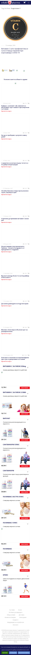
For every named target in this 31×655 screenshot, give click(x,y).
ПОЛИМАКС (7, 549)
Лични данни (22, 617)
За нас (20, 610)
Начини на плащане (10, 617)
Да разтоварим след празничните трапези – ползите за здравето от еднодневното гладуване (13, 248)
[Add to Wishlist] (27, 367)
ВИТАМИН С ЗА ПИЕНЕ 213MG (14, 392)
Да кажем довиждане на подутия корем (14, 304)
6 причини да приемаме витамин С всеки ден (15, 219)
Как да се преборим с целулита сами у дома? (14, 136)
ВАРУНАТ (6, 418)
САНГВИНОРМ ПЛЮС (11, 444)
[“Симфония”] (24, 70)
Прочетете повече (24, 652)
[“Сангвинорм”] (12, 70)
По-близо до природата (15, 612)
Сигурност (15, 620)
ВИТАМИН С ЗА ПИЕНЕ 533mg (14, 366)
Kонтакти (15, 625)
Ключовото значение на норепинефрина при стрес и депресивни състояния (15, 358)
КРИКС (5, 575)
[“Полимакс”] (17, 70)
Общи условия (11, 615)
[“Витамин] (5, 70)
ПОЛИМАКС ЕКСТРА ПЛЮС (13, 497)
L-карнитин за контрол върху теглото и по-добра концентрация (14, 164)
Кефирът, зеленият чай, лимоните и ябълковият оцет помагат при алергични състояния (15, 107)
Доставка (21, 615)
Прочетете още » (6, 111)
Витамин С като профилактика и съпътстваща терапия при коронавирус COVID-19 (14, 51)
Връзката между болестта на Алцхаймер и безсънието (15, 276)
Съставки (12, 610)
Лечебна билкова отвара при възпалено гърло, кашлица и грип (15, 191)
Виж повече (24, 388)
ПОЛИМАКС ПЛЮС (10, 523)
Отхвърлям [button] (13, 652)
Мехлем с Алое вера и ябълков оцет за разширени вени (14, 330)
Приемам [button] (4, 652)
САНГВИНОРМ (8, 471)
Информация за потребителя (15, 622)
